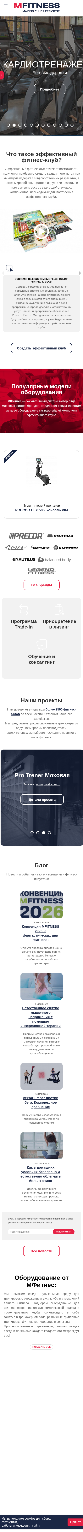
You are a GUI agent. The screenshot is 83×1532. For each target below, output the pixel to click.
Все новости (41, 1251)
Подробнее (49, 89)
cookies (30, 1518)
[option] (41, 484)
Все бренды (41, 585)
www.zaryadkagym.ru (48, 784)
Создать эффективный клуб (41, 348)
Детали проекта (42, 800)
